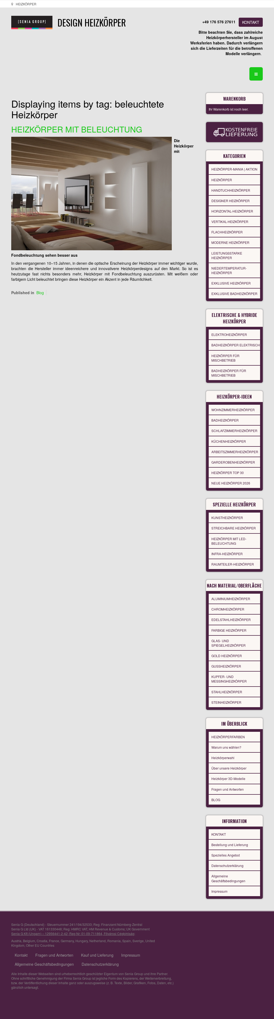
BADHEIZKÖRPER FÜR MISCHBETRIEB (228, 372)
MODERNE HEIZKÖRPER (230, 242)
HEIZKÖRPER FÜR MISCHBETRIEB (225, 357)
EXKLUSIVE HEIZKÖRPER (231, 283)
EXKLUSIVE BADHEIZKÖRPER (234, 293)
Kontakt (21, 955)
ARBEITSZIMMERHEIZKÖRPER (234, 451)
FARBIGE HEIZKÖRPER (228, 630)
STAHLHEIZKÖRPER (226, 692)
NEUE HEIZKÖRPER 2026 (230, 483)
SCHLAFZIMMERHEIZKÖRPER (234, 430)
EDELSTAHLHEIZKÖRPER (231, 619)
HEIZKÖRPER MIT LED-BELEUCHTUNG (228, 541)
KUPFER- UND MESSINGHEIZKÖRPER (229, 678)
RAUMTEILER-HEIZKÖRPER (232, 564)
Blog (40, 292)
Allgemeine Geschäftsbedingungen (228, 878)
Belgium (29, 940)
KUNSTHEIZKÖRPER (227, 517)
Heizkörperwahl (222, 757)
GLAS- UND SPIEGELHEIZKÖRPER (228, 642)
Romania (114, 940)
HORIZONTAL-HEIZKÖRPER (232, 211)
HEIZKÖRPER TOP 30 (227, 472)
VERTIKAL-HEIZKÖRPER (229, 221)
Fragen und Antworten (227, 789)
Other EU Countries (40, 945)
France (54, 940)
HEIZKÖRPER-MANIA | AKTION (234, 169)
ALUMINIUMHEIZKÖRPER (230, 598)
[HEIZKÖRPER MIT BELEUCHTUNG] (91, 193)
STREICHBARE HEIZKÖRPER (233, 528)
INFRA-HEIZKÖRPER (227, 553)
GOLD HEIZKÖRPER (226, 655)
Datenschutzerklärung (227, 865)
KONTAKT (250, 22)
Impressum (219, 891)
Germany (67, 940)
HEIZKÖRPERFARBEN (228, 736)
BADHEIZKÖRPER (225, 420)
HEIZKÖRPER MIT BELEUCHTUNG (76, 129)
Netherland (97, 940)
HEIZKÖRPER (221, 179)
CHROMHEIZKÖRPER (227, 609)
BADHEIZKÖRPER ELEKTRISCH (235, 345)
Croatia (42, 940)
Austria (16, 940)
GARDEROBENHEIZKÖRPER (233, 462)
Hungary (81, 940)
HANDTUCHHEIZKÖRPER (230, 190)
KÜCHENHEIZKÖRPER (228, 441)
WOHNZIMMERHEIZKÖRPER (233, 409)
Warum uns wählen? (226, 747)
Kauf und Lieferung (97, 955)
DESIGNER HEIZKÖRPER (230, 200)
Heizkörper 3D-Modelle (228, 778)
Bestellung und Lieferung (229, 844)
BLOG (215, 799)
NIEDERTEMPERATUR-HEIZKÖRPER (229, 270)
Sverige (138, 940)
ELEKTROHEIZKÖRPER (229, 334)
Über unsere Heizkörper (228, 768)
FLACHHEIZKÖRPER (227, 232)
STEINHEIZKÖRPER (226, 702)
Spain (126, 940)
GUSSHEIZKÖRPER (226, 666)
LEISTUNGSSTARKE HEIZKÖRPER (226, 255)
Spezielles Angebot (225, 855)
